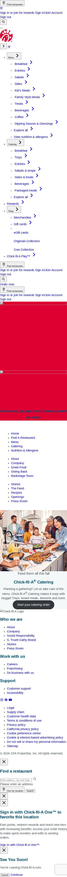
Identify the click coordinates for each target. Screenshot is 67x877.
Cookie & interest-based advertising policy (35, 737)
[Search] (3, 22)
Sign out (5, 17)
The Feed (17, 488)
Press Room (19, 501)
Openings (17, 497)
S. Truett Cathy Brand (21, 640)
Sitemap (12, 746)
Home (15, 433)
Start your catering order (33, 604)
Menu (15, 442)
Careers (12, 664)
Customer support (19, 688)
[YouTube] (10, 700)
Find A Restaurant (23, 437)
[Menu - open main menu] (1, 28)
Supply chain (15, 712)
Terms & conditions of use (24, 720)
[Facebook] (6, 700)
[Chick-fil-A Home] (6, 41)
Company (17, 463)
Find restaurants (14, 4)
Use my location (14, 791)
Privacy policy (16, 724)
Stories (15, 484)
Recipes (16, 492)
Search (30, 791)
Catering (17, 446)
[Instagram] (2, 700)
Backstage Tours (22, 476)
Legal (10, 707)
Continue (16, 874)
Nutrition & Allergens (24, 450)
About (15, 459)
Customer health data (21, 716)
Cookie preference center (24, 733)
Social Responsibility (21, 635)
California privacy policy (23, 729)
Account (56, 12)
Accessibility (15, 693)
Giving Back (19, 471)
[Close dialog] (4, 762)
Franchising (15, 668)
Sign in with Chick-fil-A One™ (20, 845)
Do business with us (20, 672)
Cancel (4, 875)
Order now (7, 284)
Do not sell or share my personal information (36, 742)
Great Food (18, 467)
